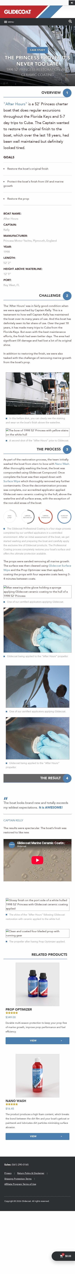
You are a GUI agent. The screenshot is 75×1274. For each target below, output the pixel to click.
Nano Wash (62, 464)
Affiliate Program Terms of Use (20, 1184)
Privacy (8, 1173)
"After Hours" (15, 104)
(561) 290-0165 (16, 1164)
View (33, 1040)
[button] (9, 22)
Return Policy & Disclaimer (30, 1173)
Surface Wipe (11, 481)
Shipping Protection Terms (18, 1178)
